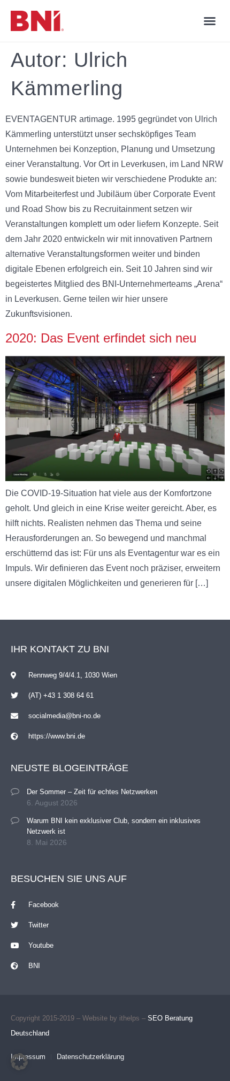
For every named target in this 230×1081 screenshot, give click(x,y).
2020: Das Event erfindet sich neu (100, 338)
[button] (209, 21)
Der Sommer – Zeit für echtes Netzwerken (92, 792)
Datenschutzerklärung (90, 1057)
